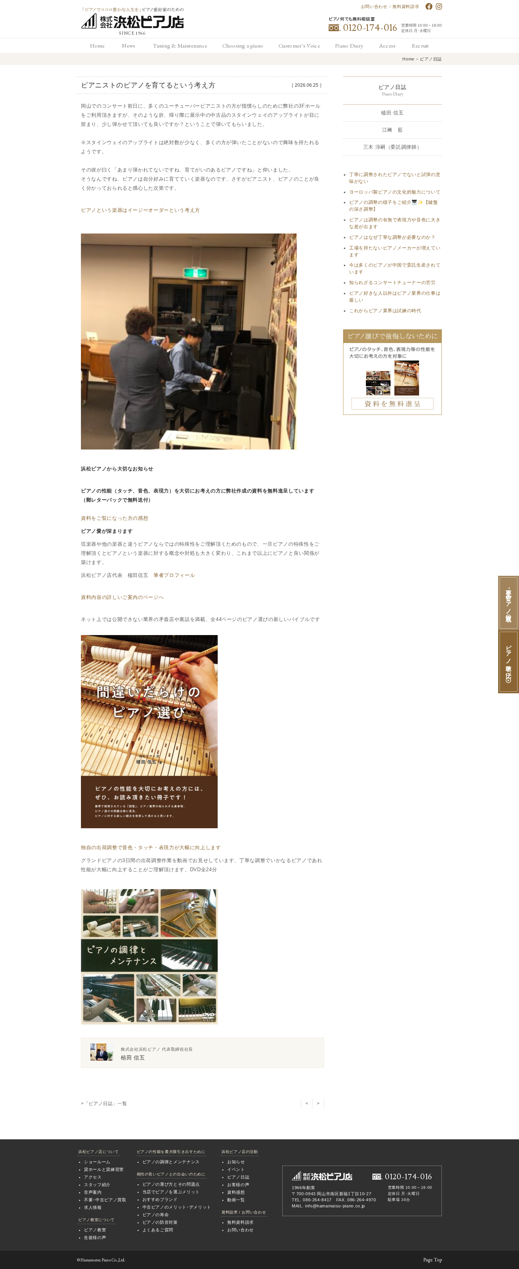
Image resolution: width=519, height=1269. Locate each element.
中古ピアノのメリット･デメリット (176, 1207)
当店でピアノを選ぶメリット (171, 1192)
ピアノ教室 (95, 1230)
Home (408, 59)
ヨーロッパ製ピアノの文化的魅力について (394, 192)
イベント (236, 1169)
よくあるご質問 (158, 1230)
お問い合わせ (374, 6)
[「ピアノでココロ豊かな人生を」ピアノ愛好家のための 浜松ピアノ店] (322, 1175)
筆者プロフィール (174, 575)
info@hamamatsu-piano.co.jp (335, 1206)
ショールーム (97, 1161)
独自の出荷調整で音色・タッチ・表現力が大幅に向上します (151, 847)
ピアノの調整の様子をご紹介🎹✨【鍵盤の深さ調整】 (393, 206)
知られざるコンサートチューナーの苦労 (392, 282)
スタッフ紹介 (97, 1184)
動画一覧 (236, 1200)
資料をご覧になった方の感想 (114, 518)
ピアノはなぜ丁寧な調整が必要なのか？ (392, 237)
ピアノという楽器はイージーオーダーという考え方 (140, 210)
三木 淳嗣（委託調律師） (392, 147)
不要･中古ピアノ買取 (105, 1200)
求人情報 (93, 1207)
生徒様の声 (95, 1237)
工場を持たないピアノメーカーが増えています (394, 251)
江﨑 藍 (392, 130)
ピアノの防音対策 (160, 1222)
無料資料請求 (405, 6)
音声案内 (93, 1192)
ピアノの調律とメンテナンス (171, 1161)
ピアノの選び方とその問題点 (171, 1184)
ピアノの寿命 (155, 1214)
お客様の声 (238, 1184)
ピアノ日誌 (431, 59)
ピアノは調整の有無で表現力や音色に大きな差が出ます (394, 223)
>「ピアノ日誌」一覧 (104, 1103)
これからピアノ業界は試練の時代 (385, 310)
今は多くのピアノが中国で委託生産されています (394, 268)
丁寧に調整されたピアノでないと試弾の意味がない (394, 178)
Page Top (432, 1259)
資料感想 (236, 1192)
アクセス (93, 1177)
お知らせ (236, 1161)
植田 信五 (392, 113)
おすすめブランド (160, 1199)
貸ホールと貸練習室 (104, 1169)
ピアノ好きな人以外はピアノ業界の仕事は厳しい (394, 297)
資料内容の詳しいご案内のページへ (122, 597)
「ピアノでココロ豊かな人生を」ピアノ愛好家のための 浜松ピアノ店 (132, 18)
